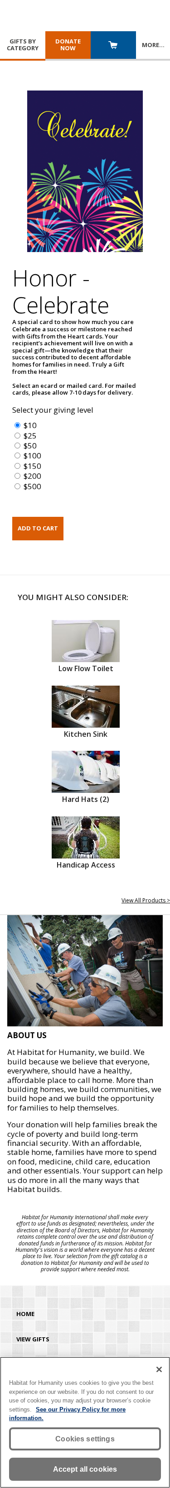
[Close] (159, 1369)
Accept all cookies (85, 1469)
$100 (32, 455)
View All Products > (145, 900)
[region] (85, 1422)
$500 (32, 486)
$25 (30, 435)
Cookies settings (85, 1439)
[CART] (113, 46)
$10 (30, 425)
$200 (32, 476)
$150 (32, 466)
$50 (30, 445)
